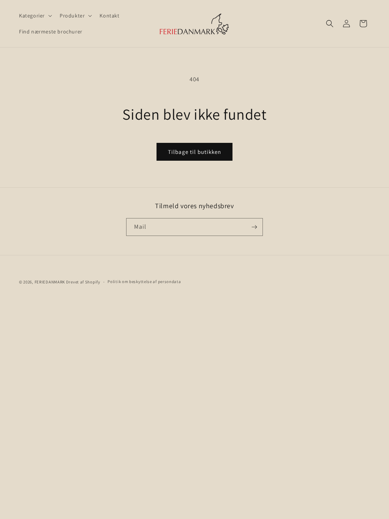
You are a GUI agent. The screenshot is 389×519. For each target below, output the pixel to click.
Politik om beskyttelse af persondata (144, 281)
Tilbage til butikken (194, 151)
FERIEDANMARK (50, 282)
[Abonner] (254, 227)
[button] (34, 16)
